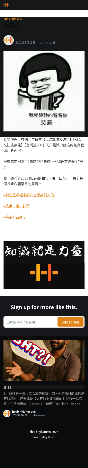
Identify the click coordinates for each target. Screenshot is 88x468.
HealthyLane (39, 431)
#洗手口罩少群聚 (16, 206)
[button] (81, 5)
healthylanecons (28, 38)
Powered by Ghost (44, 437)
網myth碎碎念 (12, 19)
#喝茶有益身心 (14, 217)
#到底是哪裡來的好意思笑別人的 (28, 195)
